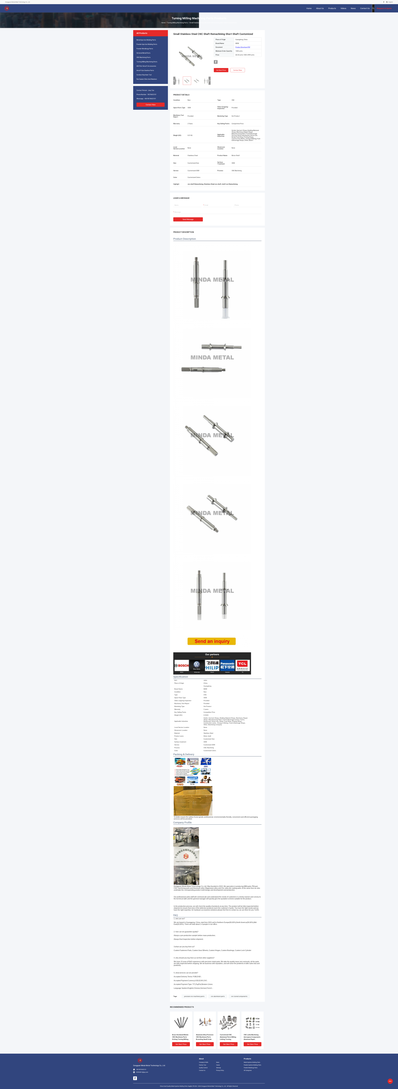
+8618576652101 (150, 98)
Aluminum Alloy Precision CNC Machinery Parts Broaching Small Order (204, 1037)
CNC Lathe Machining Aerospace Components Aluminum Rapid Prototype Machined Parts (252, 1037)
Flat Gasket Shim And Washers (147, 79)
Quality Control (203, 1067)
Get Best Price (221, 70)
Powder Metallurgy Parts (145, 48)
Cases (218, 1065)
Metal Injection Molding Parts (146, 40)
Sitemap (218, 1067)
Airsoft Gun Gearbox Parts (145, 70)
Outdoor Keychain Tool (144, 75)
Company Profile (203, 1062)
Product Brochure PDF (242, 47)
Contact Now (150, 105)
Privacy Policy (220, 1070)
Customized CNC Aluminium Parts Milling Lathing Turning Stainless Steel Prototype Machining (228, 1037)
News (217, 1062)
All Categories (248, 1070)
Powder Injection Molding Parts (147, 44)
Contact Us (202, 1070)
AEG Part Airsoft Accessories (146, 66)
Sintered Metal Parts (143, 53)
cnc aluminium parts (218, 996)
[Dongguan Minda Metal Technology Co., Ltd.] (6, 8)
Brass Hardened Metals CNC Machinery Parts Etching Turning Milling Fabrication (180, 1037)
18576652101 (151, 94)
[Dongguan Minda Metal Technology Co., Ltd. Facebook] (383, 2)
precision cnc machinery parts (194, 996)
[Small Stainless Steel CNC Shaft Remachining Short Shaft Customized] (192, 56)
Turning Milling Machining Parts (177, 23)
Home (163, 23)
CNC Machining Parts (143, 57)
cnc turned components (239, 996)
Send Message (188, 219)
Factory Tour (202, 1065)
